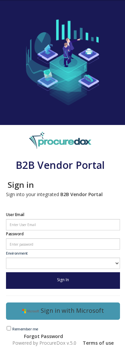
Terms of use (98, 343)
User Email (15, 214)
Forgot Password (43, 336)
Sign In (63, 280)
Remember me (25, 328)
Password (14, 234)
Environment (17, 253)
